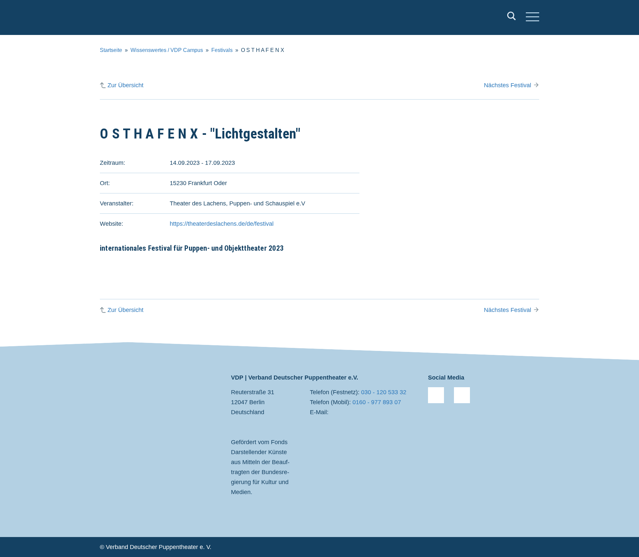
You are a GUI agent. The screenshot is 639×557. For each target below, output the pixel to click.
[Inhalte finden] (511, 17)
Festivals (222, 50)
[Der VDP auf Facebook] (436, 395)
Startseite (111, 50)
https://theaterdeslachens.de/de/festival (222, 223)
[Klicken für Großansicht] (469, 195)
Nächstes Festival (507, 85)
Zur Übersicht (125, 85)
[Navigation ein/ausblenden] (532, 17)
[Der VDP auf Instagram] (462, 395)
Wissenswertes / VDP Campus (166, 50)
